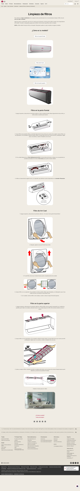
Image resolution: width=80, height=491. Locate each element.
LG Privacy (39, 468)
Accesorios (37, 3)
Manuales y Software (71, 443)
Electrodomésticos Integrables (33, 445)
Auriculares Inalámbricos (18, 444)
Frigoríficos (30, 440)
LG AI (46, 3)
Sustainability (69, 458)
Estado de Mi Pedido (5, 438)
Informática (31, 3)
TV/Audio (11, 3)
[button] (68, 4)
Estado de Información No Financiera (72, 456)
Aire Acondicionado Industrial (46, 441)
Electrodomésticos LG (32, 438)
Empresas (76, 1)
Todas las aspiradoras (31, 447)
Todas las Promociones (5, 440)
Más (76, 428)
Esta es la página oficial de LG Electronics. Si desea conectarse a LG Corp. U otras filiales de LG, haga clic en (21, 471)
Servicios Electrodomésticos (33, 448)
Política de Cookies (33, 466)
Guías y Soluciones (10, 6)
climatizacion (16, 6)
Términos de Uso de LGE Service (14, 466)
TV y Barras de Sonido (18, 438)
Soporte (42, 3)
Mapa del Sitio (4, 466)
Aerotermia (43, 438)
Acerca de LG (70, 448)
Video (15, 447)
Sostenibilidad (70, 1)
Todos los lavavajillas (31, 444)
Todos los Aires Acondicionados (7, 450)
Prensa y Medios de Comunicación (70, 454)
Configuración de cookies (43, 466)
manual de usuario (29, 22)
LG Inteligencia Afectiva (58, 446)
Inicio (2, 6)
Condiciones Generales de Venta (55, 466)
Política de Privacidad (25, 466)
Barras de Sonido (17, 441)
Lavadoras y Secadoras (32, 441)
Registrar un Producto (71, 441)
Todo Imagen (3, 447)
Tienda (2, 3)
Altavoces (16, 443)
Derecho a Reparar (70, 445)
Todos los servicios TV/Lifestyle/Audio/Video (19, 449)
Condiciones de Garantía (71, 440)
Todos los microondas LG (32, 443)
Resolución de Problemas (71, 444)
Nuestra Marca (69, 450)
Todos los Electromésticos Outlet (6, 445)
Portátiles (55, 440)
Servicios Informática (58, 441)
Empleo (68, 451)
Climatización (25, 3)
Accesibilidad (3, 468)
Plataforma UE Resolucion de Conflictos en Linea (16, 468)
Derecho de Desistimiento (31, 468)
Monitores (3, 448)
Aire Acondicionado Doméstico (46, 440)
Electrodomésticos (17, 3)
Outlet (6, 3)
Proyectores (16, 445)
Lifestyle (16, 440)
